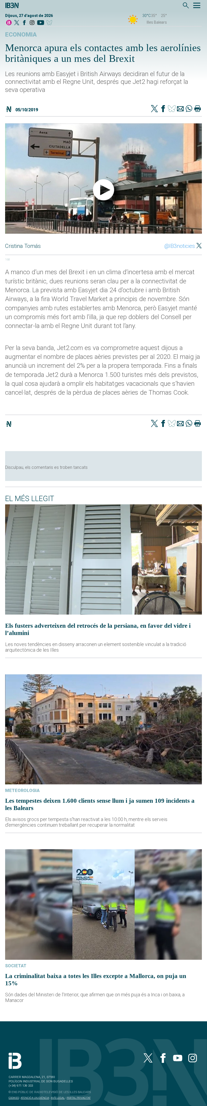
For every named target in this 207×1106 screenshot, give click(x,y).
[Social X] (16, 23)
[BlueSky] (50, 23)
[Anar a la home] (9, 23)
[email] (180, 109)
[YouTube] (40, 23)
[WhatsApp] (189, 109)
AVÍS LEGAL (58, 1097)
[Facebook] (24, 23)
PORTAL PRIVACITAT (79, 1097)
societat (15, 965)
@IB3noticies (179, 246)
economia (21, 34)
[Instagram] (32, 23)
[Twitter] (154, 109)
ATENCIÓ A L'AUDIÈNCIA (35, 1097)
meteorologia (22, 790)
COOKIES (14, 1097)
